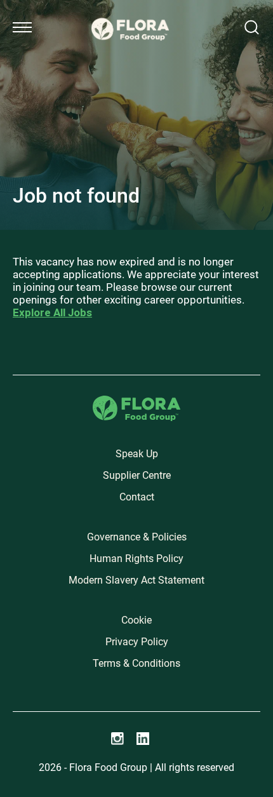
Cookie (136, 620)
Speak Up (137, 454)
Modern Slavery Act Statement (136, 580)
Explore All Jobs (52, 312)
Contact (136, 497)
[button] (22, 27)
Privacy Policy (136, 642)
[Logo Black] (130, 14)
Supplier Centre (137, 475)
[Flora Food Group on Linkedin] (142, 738)
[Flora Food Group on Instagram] (117, 738)
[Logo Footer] (136, 403)
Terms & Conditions (136, 663)
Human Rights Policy (136, 559)
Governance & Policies (137, 537)
